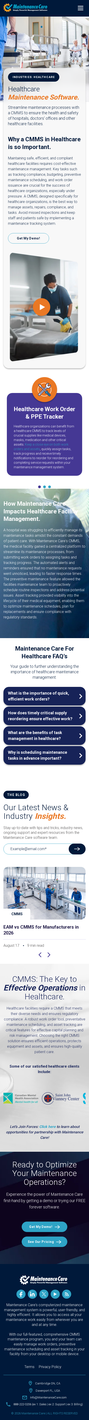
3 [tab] (49, 487)
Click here (47, 1127)
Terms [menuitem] (29, 1367)
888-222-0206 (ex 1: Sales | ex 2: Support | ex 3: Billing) (48, 1404)
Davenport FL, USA (48, 1390)
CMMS (17, 914)
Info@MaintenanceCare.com (48, 1397)
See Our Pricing (41, 1242)
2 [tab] (44, 487)
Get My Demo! (28, 238)
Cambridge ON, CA (47, 1383)
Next (49, 955)
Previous (40, 955)
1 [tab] (39, 487)
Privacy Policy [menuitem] (50, 1367)
